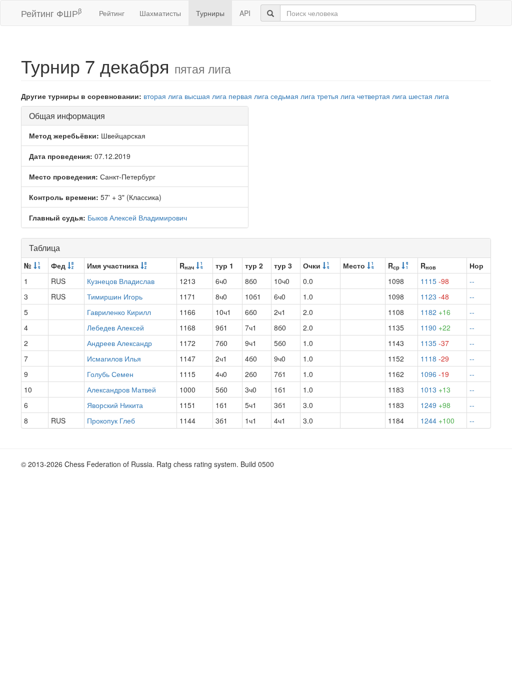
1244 (437, 421)
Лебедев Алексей (115, 327)
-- (472, 281)
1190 (435, 327)
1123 (434, 297)
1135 (434, 343)
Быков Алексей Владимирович (137, 217)
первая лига (248, 96)
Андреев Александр (119, 343)
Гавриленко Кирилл (119, 312)
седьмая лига (292, 96)
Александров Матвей (121, 389)
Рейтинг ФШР (51, 13)
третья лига (336, 96)
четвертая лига (381, 96)
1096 (434, 374)
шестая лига (428, 96)
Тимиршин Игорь (114, 297)
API (245, 13)
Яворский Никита (115, 405)
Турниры (210, 13)
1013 (435, 389)
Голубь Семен (110, 374)
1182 (435, 312)
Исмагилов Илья (114, 359)
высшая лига (205, 96)
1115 (434, 281)
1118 (434, 359)
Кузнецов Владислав (120, 281)
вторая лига (163, 96)
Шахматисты (160, 13)
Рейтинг (111, 13)
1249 (435, 405)
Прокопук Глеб (111, 421)
